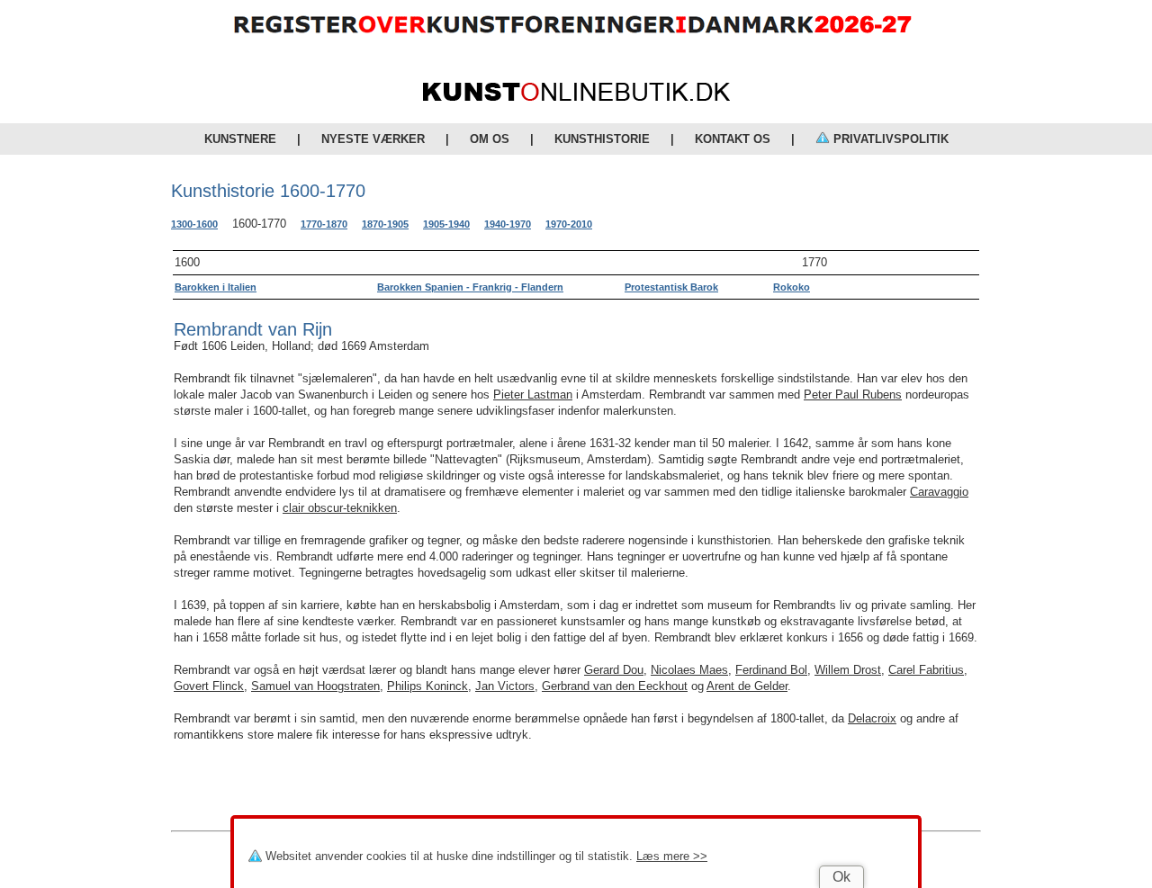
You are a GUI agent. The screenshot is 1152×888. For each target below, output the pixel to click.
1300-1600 (194, 224)
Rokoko (791, 287)
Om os (489, 139)
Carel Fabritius (926, 670)
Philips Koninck (427, 686)
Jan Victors (505, 686)
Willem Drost (847, 670)
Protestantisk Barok (671, 287)
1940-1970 (507, 224)
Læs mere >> (671, 856)
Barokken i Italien (215, 287)
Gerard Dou (614, 670)
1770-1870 (324, 224)
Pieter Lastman (532, 394)
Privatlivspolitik (889, 139)
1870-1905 (385, 224)
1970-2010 (568, 224)
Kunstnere (240, 139)
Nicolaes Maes (689, 670)
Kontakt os (732, 139)
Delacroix (872, 718)
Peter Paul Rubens (853, 394)
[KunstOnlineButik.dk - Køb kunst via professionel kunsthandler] (576, 96)
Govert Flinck (209, 686)
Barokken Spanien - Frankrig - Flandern (470, 287)
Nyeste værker (373, 139)
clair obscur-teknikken (340, 508)
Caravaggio (939, 491)
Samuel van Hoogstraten (315, 686)
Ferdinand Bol (771, 670)
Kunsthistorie (602, 139)
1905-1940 (446, 224)
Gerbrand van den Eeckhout (615, 686)
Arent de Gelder (747, 686)
